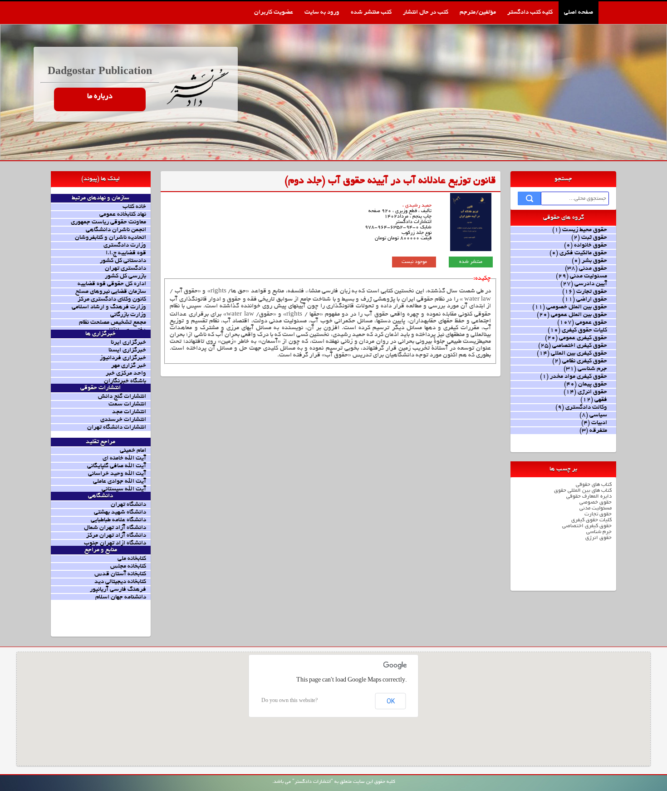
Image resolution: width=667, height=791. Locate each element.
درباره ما (100, 97)
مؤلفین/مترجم (478, 12)
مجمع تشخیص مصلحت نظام (112, 322)
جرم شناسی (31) (585, 369)
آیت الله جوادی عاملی (119, 481)
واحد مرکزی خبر (126, 373)
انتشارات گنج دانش (122, 396)
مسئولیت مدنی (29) (581, 276)
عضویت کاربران (273, 12)
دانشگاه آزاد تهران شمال (115, 527)
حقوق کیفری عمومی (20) (576, 338)
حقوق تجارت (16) (584, 291)
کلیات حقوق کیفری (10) (577, 330)
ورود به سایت (321, 12)
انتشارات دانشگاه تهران (116, 427)
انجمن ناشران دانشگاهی (116, 230)
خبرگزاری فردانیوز (123, 358)
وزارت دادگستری (124, 245)
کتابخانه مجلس (128, 566)
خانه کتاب (134, 206)
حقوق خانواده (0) (585, 245)
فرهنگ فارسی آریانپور (118, 589)
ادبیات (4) (594, 423)
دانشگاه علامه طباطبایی (118, 520)
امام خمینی (133, 450)
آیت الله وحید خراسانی (117, 473)
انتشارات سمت (127, 404)
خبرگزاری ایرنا (128, 342)
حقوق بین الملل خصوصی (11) (569, 307)
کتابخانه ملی (132, 558)
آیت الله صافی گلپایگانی (116, 466)
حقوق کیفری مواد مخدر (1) (573, 376)
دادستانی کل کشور (123, 260)
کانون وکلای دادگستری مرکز (112, 299)
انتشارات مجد (129, 412)
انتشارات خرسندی (123, 419)
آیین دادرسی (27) (583, 284)
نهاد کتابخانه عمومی (122, 214)
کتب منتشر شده (371, 12)
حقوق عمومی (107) (582, 322)
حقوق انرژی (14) (585, 392)
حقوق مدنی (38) (586, 268)
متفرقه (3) (593, 430)
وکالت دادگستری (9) (581, 407)
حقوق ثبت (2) (589, 237)
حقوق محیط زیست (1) (579, 230)
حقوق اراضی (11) (584, 299)
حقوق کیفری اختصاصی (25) (572, 345)
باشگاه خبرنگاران (125, 381)
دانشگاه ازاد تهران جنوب (115, 543)
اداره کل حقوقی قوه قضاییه (112, 284)
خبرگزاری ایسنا (127, 350)
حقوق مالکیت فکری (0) (578, 253)
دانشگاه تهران (128, 504)
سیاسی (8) (593, 415)
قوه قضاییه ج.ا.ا (126, 253)
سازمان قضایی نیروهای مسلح (110, 291)
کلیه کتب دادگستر (530, 12)
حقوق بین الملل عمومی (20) (572, 314)
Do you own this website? (289, 701)
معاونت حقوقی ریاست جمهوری (108, 222)
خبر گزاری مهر (128, 365)
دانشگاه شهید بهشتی (120, 512)
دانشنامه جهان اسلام (120, 597)
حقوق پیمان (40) (585, 384)
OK (391, 701)
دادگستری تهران (125, 268)
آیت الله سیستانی (124, 489)
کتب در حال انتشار (425, 12)
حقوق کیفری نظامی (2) (579, 361)
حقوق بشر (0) (589, 260)
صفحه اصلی (578, 12)
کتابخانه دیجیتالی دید (120, 581)
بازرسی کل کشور (125, 276)
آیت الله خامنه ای (124, 458)
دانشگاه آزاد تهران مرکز (116, 535)
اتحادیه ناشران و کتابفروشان (110, 237)
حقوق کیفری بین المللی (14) (572, 353)
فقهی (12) (593, 399)
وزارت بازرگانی (128, 314)
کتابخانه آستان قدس (120, 574)
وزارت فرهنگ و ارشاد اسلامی (109, 307)
